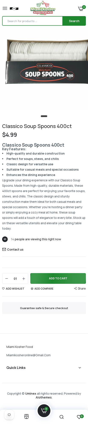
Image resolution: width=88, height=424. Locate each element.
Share (82, 288)
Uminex (30, 393)
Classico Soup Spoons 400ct (37, 125)
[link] (26, 417)
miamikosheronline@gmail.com (28, 355)
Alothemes (44, 397)
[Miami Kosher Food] (43, 8)
